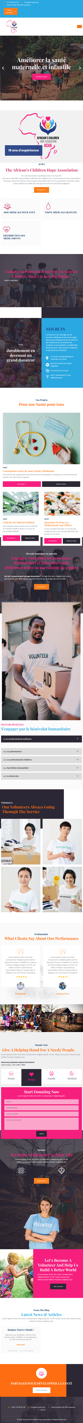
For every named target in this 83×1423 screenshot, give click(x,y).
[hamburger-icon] (79, 26)
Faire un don (61, 484)
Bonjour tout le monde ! (21, 1329)
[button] (3, 68)
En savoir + (22, 484)
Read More (21, 1345)
